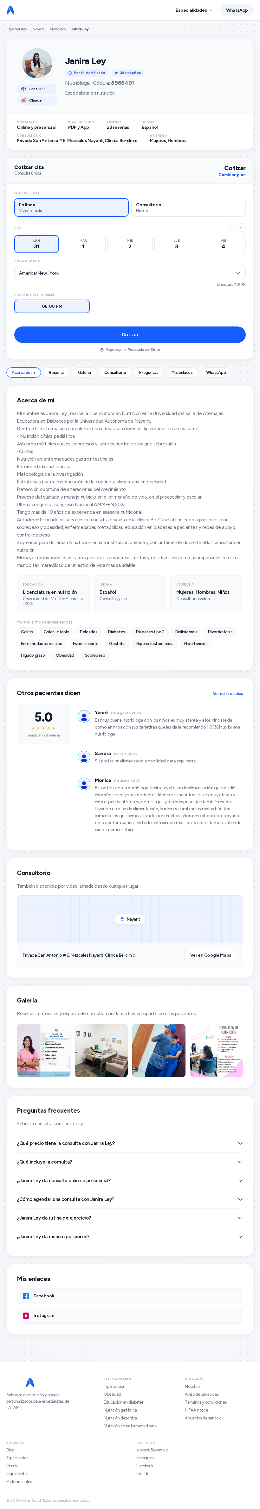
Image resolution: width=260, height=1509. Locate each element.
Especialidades (191, 10)
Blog (10, 1450)
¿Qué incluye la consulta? (44, 1162)
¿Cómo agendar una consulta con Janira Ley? (65, 1199)
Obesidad (112, 1394)
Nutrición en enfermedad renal (131, 1426)
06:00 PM (52, 306)
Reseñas (57, 372)
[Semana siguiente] (241, 227)
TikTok (142, 1473)
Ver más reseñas (228, 693)
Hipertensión (115, 1386)
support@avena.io (152, 1450)
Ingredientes (17, 1473)
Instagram (145, 1458)
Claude (35, 100)
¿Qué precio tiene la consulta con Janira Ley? (66, 1143)
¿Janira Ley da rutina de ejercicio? (54, 1218)
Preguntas (148, 372)
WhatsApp (237, 10)
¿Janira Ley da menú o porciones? (53, 1236)
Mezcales (57, 29)
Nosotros (192, 1386)
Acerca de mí (24, 372)
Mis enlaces (182, 372)
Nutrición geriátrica (120, 1410)
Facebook (144, 1465)
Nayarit (38, 29)
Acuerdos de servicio (203, 1418)
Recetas (13, 1465)
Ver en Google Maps (210, 955)
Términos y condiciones (205, 1402)
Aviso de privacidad (202, 1394)
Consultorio (115, 372)
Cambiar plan (232, 174)
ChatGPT (37, 89)
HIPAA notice (196, 1410)
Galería (84, 372)
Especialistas (16, 29)
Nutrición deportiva (120, 1418)
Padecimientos (19, 1481)
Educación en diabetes (123, 1402)
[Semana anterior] (230, 227)
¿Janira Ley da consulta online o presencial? (64, 1180)
